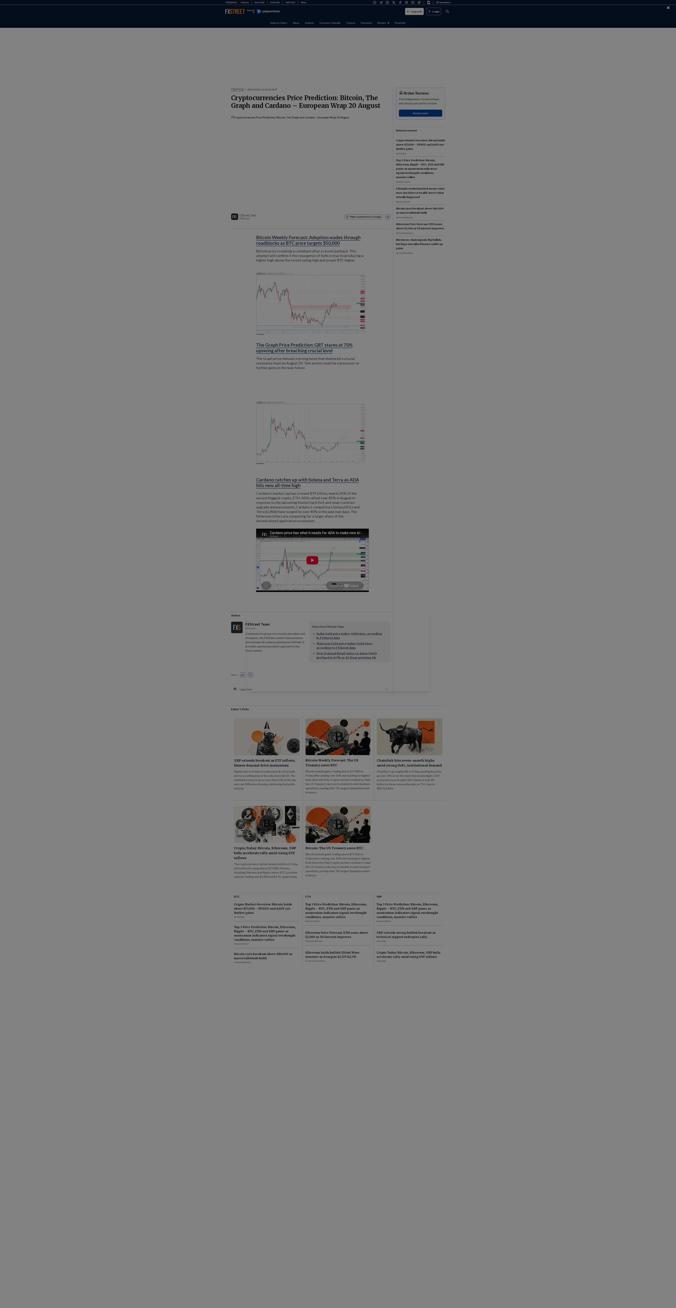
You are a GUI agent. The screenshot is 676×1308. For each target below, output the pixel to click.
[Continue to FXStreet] (668, 7)
